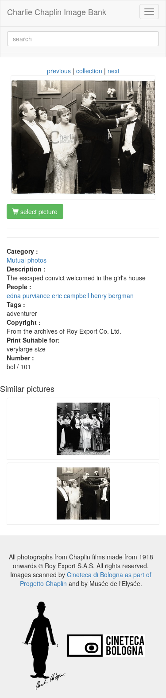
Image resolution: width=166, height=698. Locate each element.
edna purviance (28, 295)
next (114, 70)
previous (59, 70)
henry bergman (112, 295)
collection (89, 70)
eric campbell (70, 295)
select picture (38, 211)
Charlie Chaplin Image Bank (56, 11)
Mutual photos (26, 259)
